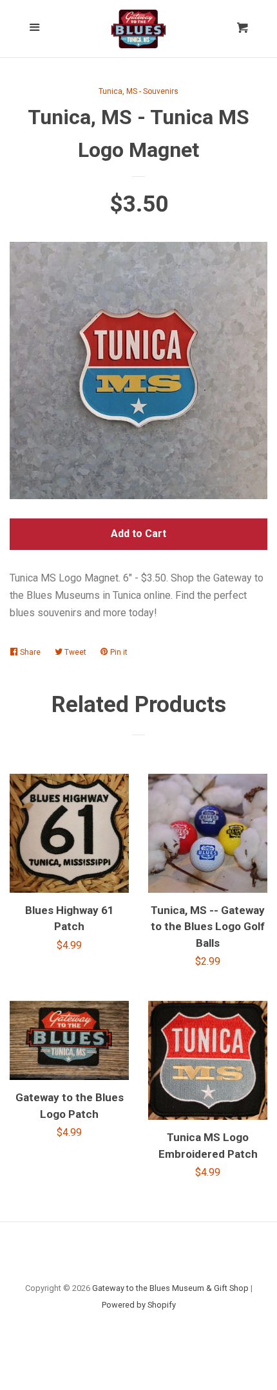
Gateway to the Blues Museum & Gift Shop (170, 1288)
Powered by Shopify (139, 1305)
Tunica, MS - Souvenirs (138, 91)
